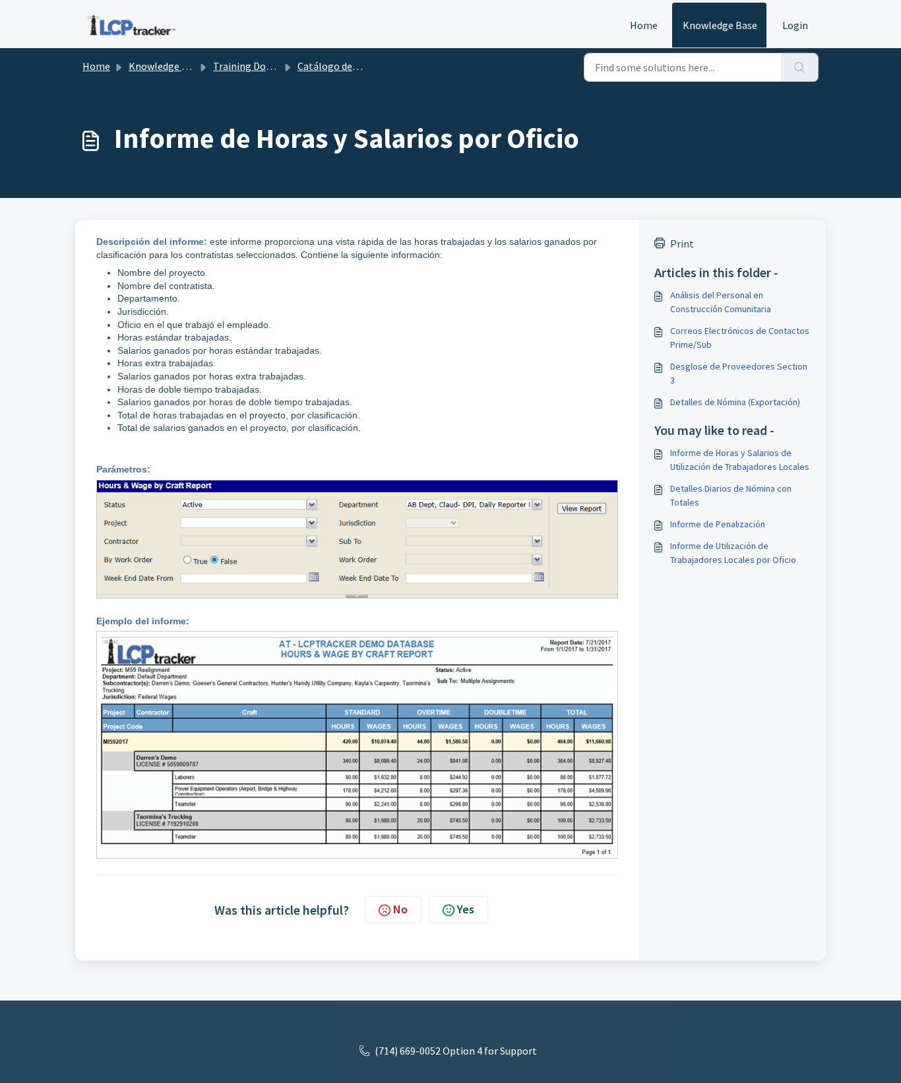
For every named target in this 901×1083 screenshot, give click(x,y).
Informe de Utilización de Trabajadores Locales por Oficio (733, 553)
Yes (465, 909)
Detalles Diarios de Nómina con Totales (731, 495)
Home (644, 25)
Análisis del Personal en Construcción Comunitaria (720, 302)
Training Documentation (269, 66)
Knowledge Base (720, 25)
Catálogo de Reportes (346, 66)
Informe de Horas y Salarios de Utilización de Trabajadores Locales (739, 460)
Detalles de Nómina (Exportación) (735, 402)
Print (682, 243)
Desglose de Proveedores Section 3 (738, 373)
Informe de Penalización (717, 524)
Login (795, 25)
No (400, 909)
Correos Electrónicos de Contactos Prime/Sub (739, 337)
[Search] (800, 67)
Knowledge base (165, 66)
